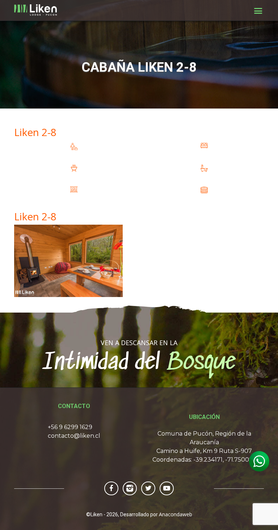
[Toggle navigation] (258, 11)
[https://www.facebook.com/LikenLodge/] (111, 487)
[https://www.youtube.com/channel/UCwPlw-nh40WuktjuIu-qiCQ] (167, 487)
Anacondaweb (175, 514)
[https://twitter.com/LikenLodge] (148, 487)
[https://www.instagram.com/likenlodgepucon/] (130, 487)
